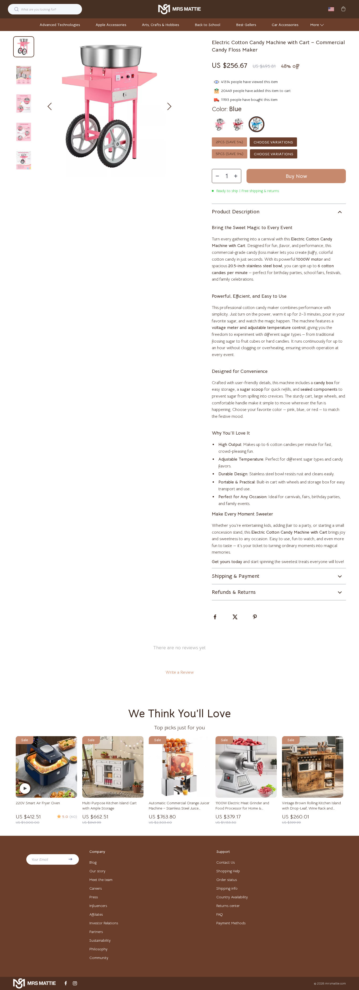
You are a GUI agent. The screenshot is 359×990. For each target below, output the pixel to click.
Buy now (296, 176)
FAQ (219, 914)
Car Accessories (285, 24)
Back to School (207, 24)
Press (93, 897)
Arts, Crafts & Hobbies (160, 24)
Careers (95, 888)
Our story (97, 871)
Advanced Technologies (60, 24)
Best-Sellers (246, 24)
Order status (226, 879)
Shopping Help (228, 871)
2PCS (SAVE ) (229, 142)
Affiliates (96, 914)
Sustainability (100, 940)
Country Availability (232, 897)
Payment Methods (230, 923)
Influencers (98, 905)
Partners (96, 931)
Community (98, 957)
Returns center (228, 905)
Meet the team (100, 879)
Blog (92, 862)
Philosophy (98, 949)
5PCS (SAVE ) (229, 153)
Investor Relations (103, 923)
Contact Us (225, 862)
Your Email (40, 859)
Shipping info (227, 888)
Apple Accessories (111, 24)
